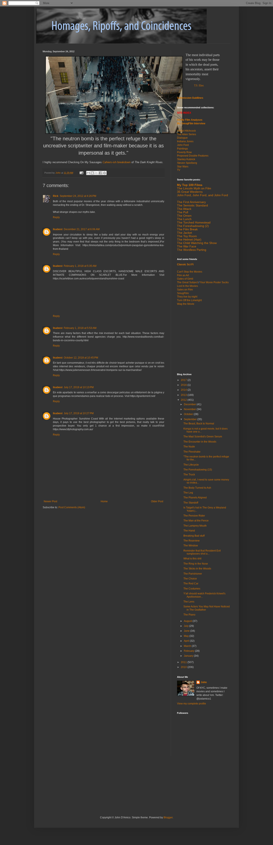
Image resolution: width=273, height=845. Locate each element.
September (190, 419)
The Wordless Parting (191, 249)
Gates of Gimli (185, 278)
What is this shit (192, 558)
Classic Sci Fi (185, 264)
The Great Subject (187, 282)
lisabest (57, 229)
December (190, 404)
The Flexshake (191, 451)
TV (178, 169)
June (187, 630)
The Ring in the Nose (195, 563)
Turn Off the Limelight (189, 300)
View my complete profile (191, 703)
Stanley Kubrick (186, 159)
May (186, 635)
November (190, 409)
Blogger (168, 817)
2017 (184, 380)
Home (104, 501)
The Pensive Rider (194, 515)
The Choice (190, 578)
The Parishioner (192, 573)
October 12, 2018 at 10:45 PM (81, 357)
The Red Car (190, 583)
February (189, 650)
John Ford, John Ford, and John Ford (202, 195)
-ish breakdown (117, 162)
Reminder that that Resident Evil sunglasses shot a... (202, 552)
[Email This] (88, 173)
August (188, 621)
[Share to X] (96, 173)
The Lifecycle (191, 464)
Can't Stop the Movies (189, 271)
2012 (184, 399)
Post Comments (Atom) (71, 507)
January (189, 655)
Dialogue (182, 137)
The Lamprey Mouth (195, 525)
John (204, 682)
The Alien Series (186, 134)
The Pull (182, 212)
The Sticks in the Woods (197, 568)
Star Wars (182, 166)
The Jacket (184, 232)
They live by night (187, 296)
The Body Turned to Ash (197, 487)
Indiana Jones (185, 141)
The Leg (188, 492)
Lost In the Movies (187, 286)
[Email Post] (81, 172)
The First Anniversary (191, 202)
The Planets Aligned (195, 497)
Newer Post (50, 501)
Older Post (157, 501)
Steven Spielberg (187, 162)
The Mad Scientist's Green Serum (202, 436)
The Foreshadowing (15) (197, 469)
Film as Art (183, 275)
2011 (184, 662)
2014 (184, 389)
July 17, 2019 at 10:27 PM (79, 413)
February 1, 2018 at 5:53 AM (80, 328)
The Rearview (191, 540)
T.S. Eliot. (199, 85)
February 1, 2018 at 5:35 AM (80, 265)
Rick (55, 196)
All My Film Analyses (189, 119)
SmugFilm (183, 293)
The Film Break (187, 229)
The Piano (189, 614)
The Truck (189, 474)
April (187, 640)
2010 (184, 667)
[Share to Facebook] (100, 173)
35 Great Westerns (190, 191)
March (188, 646)
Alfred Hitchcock (186, 130)
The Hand (189, 530)
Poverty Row (184, 152)
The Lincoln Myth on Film (194, 188)
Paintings (182, 148)
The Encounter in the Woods (199, 441)
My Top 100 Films (189, 185)
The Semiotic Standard (192, 205)
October (189, 414)
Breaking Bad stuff (194, 535)
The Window (190, 545)
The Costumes (191, 588)
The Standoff (190, 502)
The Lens (188, 601)
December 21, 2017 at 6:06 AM (82, 229)
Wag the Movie (185, 303)
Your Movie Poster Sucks (214, 282)
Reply (56, 217)
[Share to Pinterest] (104, 173)
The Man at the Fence (196, 520)
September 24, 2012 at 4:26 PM (78, 196)
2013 (184, 394)
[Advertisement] (203, 339)
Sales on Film (185, 289)
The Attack (184, 209)
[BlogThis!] (92, 173)
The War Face (186, 246)
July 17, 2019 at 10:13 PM (79, 387)
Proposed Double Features (192, 155)
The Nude (189, 446)
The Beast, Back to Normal (198, 423)
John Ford (183, 145)
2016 (184, 384)
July (186, 625)
